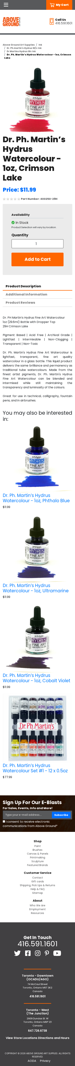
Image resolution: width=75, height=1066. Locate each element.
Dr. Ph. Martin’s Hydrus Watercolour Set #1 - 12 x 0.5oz (35, 768)
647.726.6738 (37, 1031)
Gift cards (37, 881)
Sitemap (37, 893)
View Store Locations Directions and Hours (37, 1038)
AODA (32, 1061)
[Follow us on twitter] (17, 953)
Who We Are (37, 905)
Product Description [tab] (23, 286)
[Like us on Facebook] (28, 953)
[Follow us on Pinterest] (47, 953)
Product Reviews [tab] (20, 302)
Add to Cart (38, 259)
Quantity (19, 235)
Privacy (45, 1061)
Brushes (37, 850)
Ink (40, 44)
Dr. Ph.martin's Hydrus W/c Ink (24, 48)
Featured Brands (37, 865)
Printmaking (37, 857)
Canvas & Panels (37, 853)
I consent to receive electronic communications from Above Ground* (30, 824)
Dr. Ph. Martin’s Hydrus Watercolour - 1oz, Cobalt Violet (36, 678)
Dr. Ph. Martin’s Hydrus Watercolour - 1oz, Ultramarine (36, 588)
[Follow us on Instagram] (38, 953)
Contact (37, 877)
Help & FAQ (38, 889)
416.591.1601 (37, 944)
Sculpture (37, 861)
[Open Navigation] (6, 5)
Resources (37, 913)
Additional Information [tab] (26, 294)
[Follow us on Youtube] (57, 953)
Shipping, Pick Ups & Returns (37, 885)
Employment (37, 909)
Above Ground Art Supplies (19, 44)
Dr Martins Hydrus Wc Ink (21, 51)
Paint (37, 846)
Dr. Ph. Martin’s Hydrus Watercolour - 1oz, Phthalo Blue (36, 498)
